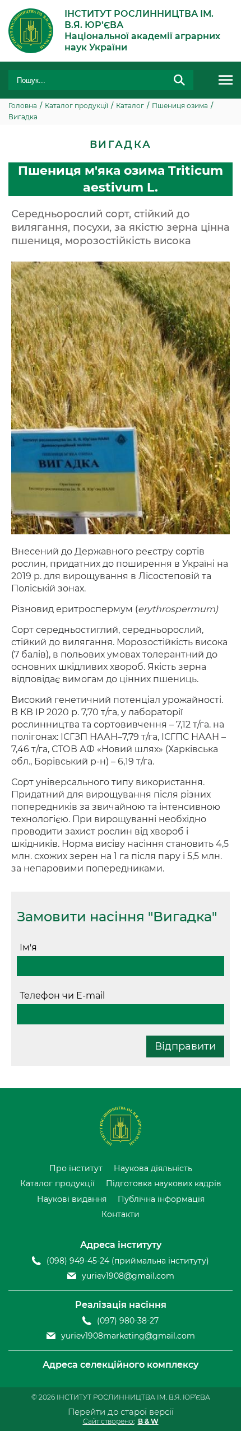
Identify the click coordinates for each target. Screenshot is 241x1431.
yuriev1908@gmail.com (128, 1276)
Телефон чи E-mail (62, 995)
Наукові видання (71, 1199)
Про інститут (76, 1168)
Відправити (185, 1046)
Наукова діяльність (153, 1168)
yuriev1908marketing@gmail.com (128, 1336)
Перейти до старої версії (121, 1411)
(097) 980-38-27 (128, 1321)
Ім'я (28, 947)
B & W (148, 1421)
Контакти (120, 1214)
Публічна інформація (161, 1199)
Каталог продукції (57, 1183)
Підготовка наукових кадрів (163, 1183)
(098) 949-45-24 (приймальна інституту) (128, 1261)
